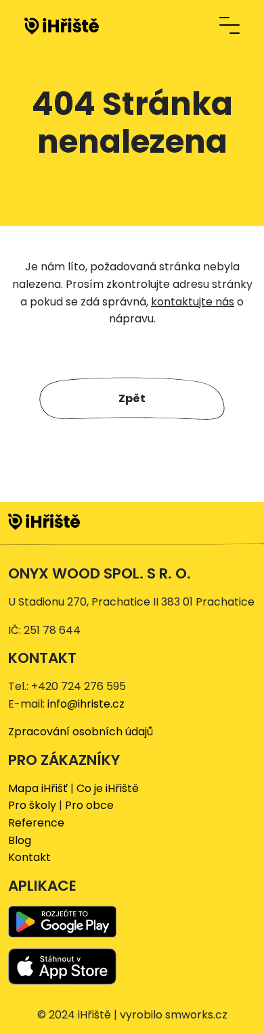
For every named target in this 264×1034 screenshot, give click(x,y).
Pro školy (32, 805)
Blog (19, 840)
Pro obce (89, 805)
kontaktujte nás (192, 302)
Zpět (132, 398)
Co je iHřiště (107, 788)
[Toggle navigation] (229, 25)
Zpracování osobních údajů (80, 731)
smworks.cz (196, 1015)
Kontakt (29, 857)
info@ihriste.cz (86, 704)
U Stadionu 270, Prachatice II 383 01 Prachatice (131, 602)
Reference (36, 823)
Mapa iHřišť (38, 788)
